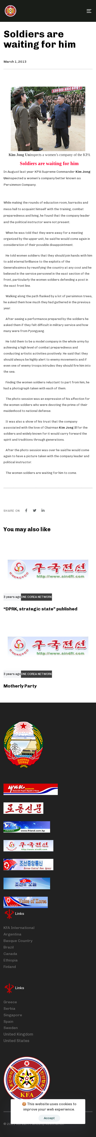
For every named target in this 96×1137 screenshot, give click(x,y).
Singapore (12, 1015)
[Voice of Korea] (25, 902)
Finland (9, 966)
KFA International (18, 927)
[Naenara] (30, 789)
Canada (10, 953)
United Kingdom (18, 1034)
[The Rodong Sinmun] (23, 808)
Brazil (8, 947)
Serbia (9, 1008)
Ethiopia (10, 960)
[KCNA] (28, 864)
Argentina (12, 934)
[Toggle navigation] (76, 11)
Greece (10, 1002)
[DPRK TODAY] (26, 883)
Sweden (10, 1028)
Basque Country (17, 940)
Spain (8, 1021)
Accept (49, 1118)
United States (16, 1040)
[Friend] (26, 827)
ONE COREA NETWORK (36, 597)
